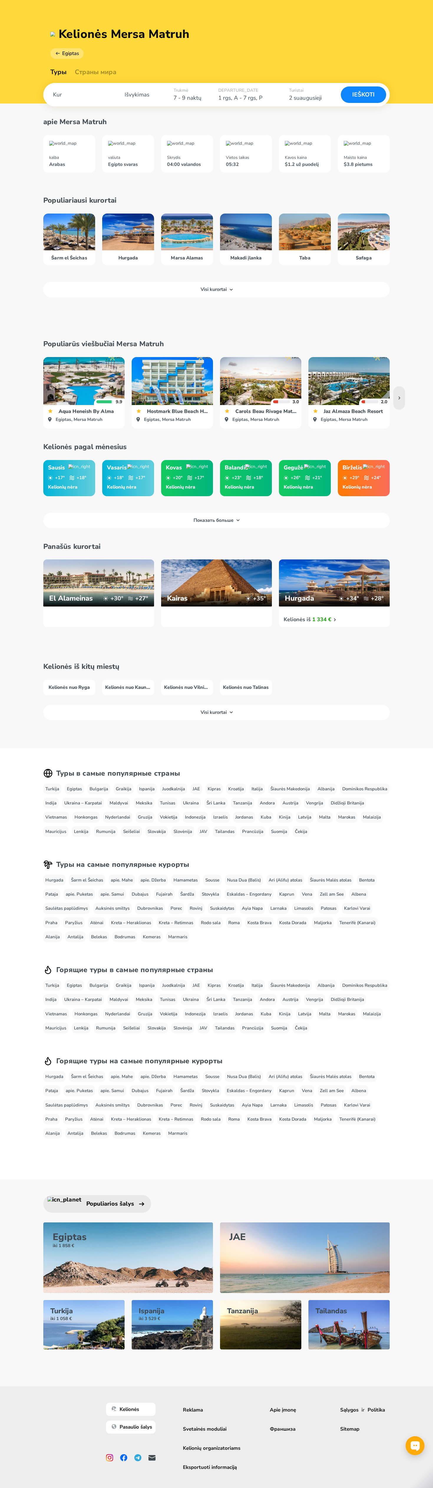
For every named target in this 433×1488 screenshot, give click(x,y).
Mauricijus (55, 831)
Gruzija (145, 817)
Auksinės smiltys (112, 908)
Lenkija (81, 831)
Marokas (346, 817)
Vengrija (314, 803)
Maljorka (323, 923)
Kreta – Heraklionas (131, 923)
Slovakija (157, 831)
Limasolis (303, 908)
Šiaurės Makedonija (290, 789)
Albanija (326, 789)
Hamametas (185, 880)
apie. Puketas (79, 894)
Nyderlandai (117, 817)
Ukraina (191, 803)
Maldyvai (119, 803)
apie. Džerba (153, 880)
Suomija (279, 831)
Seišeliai (131, 831)
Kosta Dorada (292, 923)
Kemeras (152, 937)
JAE (196, 789)
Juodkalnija (173, 789)
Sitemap (349, 1429)
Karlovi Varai (357, 908)
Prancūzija (252, 831)
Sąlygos (349, 1410)
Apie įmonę (283, 1410)
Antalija (75, 937)
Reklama (193, 1410)
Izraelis (220, 817)
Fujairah (164, 894)
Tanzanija (242, 803)
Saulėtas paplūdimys (66, 908)
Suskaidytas (222, 908)
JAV (203, 831)
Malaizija (372, 817)
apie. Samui (112, 894)
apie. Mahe (122, 880)
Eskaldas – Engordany (249, 894)
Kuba (266, 817)
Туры (58, 72)
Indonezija (195, 817)
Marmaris (177, 937)
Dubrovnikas (150, 908)
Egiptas (70, 53)
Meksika (144, 803)
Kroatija (236, 789)
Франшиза (283, 1429)
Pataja (51, 894)
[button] (399, 398)
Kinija (284, 817)
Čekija (301, 831)
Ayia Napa (252, 908)
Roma (234, 923)
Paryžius (73, 923)
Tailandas (224, 831)
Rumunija (105, 831)
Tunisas (167, 803)
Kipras (214, 789)
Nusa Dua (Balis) (244, 880)
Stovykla (210, 894)
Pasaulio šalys (136, 1427)
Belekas (99, 937)
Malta (324, 817)
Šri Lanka (215, 803)
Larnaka (278, 908)
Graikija (123, 789)
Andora (267, 803)
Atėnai (96, 923)
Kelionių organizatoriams (211, 1448)
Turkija (52, 789)
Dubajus (140, 894)
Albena (358, 894)
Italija (257, 789)
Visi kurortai (214, 289)
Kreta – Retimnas (176, 923)
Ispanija (147, 789)
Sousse (212, 880)
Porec (176, 908)
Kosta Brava (259, 923)
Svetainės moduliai (205, 1429)
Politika (376, 1410)
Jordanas (244, 817)
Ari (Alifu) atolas (285, 880)
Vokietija (168, 817)
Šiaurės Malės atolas (330, 880)
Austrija (290, 803)
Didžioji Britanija (347, 803)
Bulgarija (99, 789)
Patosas (328, 908)
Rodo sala (211, 923)
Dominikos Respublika (364, 789)
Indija (51, 803)
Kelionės (129, 1409)
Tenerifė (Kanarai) (357, 923)
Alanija (52, 937)
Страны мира (95, 72)
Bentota (367, 880)
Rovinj (196, 908)
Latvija (304, 817)
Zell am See (332, 894)
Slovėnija (182, 831)
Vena (307, 894)
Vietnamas (56, 817)
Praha (51, 923)
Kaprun (286, 894)
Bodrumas (125, 937)
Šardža (187, 894)
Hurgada (54, 880)
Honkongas (86, 817)
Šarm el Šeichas (87, 880)
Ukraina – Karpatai (83, 803)
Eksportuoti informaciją (210, 1467)
